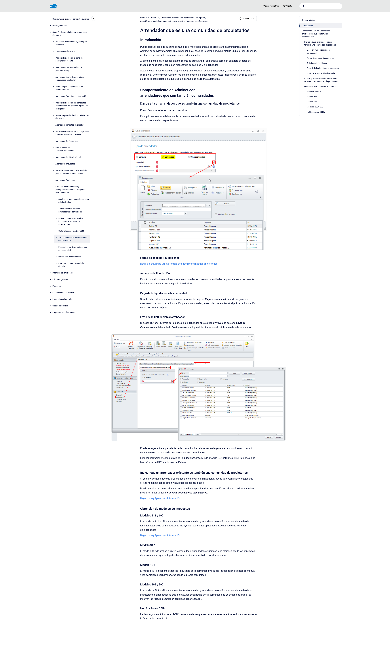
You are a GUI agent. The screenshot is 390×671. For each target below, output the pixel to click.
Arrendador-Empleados (65, 180)
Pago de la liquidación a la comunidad (323, 68)
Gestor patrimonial (60, 306)
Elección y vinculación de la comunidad (318, 51)
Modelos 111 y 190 (315, 91)
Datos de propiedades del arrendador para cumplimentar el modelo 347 (71, 172)
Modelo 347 (312, 97)
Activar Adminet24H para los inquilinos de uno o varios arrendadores (70, 221)
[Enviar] (302, 6)
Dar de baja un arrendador (69, 257)
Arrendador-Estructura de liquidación (71, 96)
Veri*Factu (287, 6)
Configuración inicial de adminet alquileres (70, 19)
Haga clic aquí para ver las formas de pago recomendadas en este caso (178, 263)
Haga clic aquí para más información (160, 498)
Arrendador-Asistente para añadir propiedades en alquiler (69, 78)
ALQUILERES (153, 18)
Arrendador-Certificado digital (68, 157)
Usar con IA (247, 18)
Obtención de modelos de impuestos (320, 86)
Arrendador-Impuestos (65, 164)
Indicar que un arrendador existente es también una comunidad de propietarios (321, 80)
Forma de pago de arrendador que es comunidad (72, 248)
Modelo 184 (312, 102)
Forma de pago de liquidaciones (320, 58)
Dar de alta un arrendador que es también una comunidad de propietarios (321, 43)
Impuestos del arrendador (63, 299)
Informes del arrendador (62, 273)
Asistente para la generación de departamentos (69, 88)
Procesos (56, 286)
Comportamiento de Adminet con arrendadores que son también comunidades (316, 34)
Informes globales (60, 279)
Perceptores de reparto (65, 51)
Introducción (307, 26)
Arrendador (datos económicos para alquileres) (68, 69)
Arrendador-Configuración (66, 141)
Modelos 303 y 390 (315, 107)
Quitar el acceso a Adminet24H (71, 231)
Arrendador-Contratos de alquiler (69, 125)
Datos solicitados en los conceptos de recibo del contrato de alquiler (72, 133)
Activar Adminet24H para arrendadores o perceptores (70, 210)
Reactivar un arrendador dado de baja (71, 265)
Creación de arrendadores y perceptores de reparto (69, 33)
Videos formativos (271, 6)
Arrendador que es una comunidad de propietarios (73, 239)
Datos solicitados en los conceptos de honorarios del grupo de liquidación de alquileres (71, 106)
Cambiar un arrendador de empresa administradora (73, 200)
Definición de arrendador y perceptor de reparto (71, 43)
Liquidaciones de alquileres (64, 292)
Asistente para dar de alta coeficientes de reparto (72, 117)
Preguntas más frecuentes (64, 312)
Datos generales (59, 25)
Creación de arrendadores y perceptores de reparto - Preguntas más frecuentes (70, 189)
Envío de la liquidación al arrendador (322, 73)
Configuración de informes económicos (64, 149)
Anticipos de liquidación (317, 63)
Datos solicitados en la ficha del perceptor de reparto (69, 59)
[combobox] (320, 6)
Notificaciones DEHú (316, 112)
